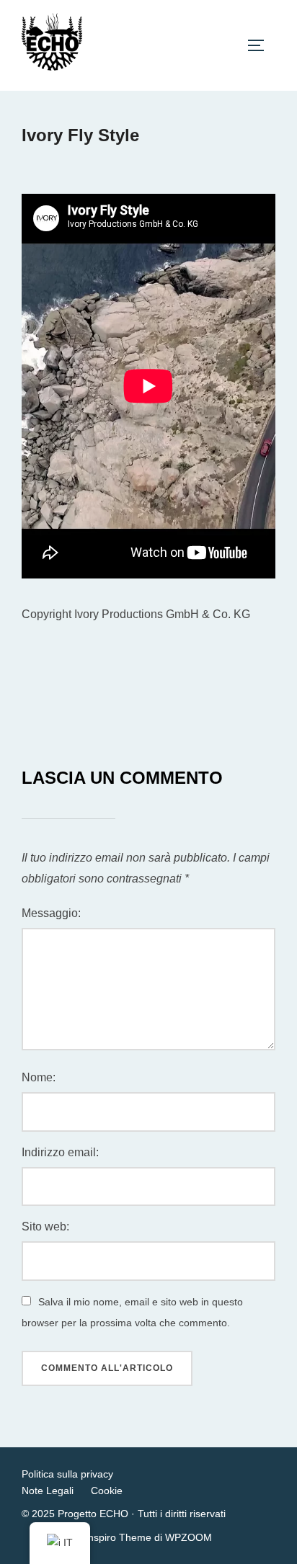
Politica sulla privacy (67, 1474)
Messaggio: (51, 913)
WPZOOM (188, 1537)
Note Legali (48, 1490)
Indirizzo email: (60, 1152)
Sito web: (45, 1226)
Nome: (39, 1077)
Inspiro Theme (118, 1537)
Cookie (107, 1490)
